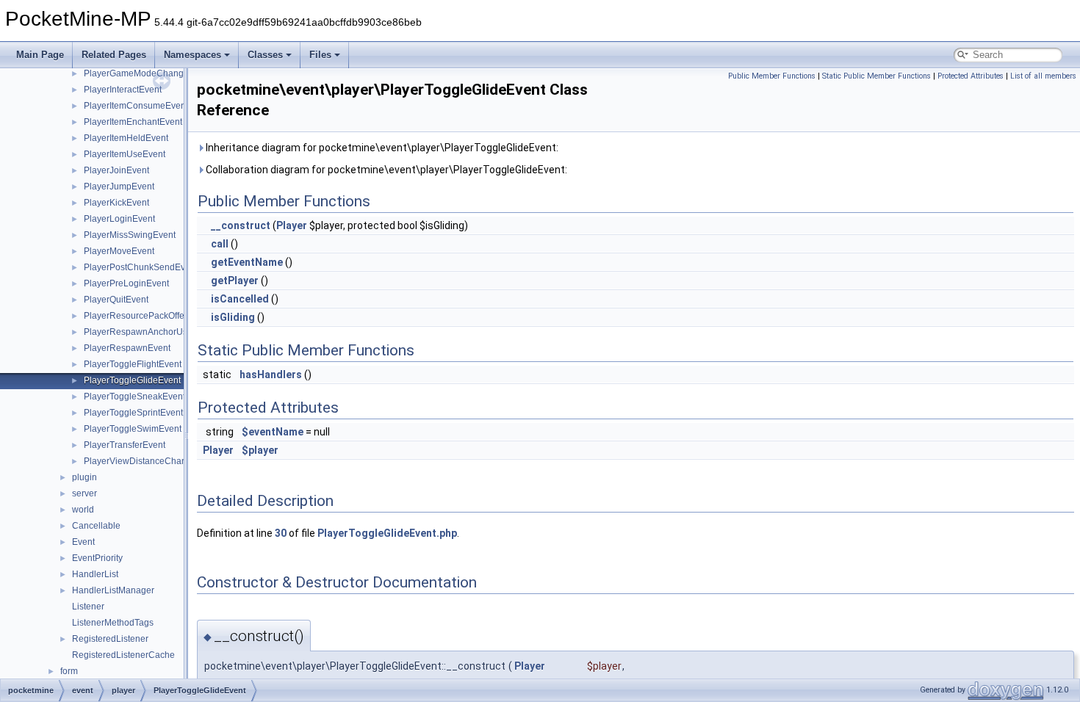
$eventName (272, 432)
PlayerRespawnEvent (127, 348)
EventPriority (97, 558)
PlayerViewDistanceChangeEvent (152, 461)
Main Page (40, 54)
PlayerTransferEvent (124, 445)
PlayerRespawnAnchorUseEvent (149, 332)
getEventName (247, 262)
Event (83, 542)
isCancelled (240, 299)
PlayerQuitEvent (116, 299)
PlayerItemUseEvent (124, 154)
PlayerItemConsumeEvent (136, 106)
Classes (265, 54)
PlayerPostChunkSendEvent (141, 267)
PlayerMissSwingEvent (130, 235)
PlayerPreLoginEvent (126, 283)
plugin (84, 477)
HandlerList (95, 574)
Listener (88, 606)
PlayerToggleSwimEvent (132, 429)
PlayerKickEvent (116, 203)
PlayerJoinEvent (116, 170)
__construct (240, 225)
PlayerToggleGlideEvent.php (387, 533)
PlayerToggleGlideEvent (132, 380)
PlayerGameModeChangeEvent (148, 73)
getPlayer (235, 280)
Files (320, 54)
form (69, 671)
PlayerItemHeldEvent (126, 138)
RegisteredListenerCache (123, 655)
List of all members (1043, 76)
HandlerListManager (113, 590)
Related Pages (114, 54)
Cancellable (96, 526)
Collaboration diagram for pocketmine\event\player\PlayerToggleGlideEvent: (385, 170)
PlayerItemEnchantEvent (133, 122)
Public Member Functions (772, 76)
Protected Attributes (970, 76)
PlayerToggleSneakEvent (134, 396)
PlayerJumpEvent (119, 186)
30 (281, 533)
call (219, 244)
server (84, 493)
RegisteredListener (110, 639)
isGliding (233, 317)
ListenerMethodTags (113, 623)
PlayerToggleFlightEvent (132, 364)
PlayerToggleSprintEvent (133, 413)
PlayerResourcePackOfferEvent (147, 316)
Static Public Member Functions (876, 76)
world (83, 509)
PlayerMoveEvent (119, 251)
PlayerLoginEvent (119, 219)
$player (260, 450)
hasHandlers (271, 374)
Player (291, 225)
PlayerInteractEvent (123, 89)
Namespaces (192, 54)
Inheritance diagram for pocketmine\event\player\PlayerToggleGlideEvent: (381, 147)
